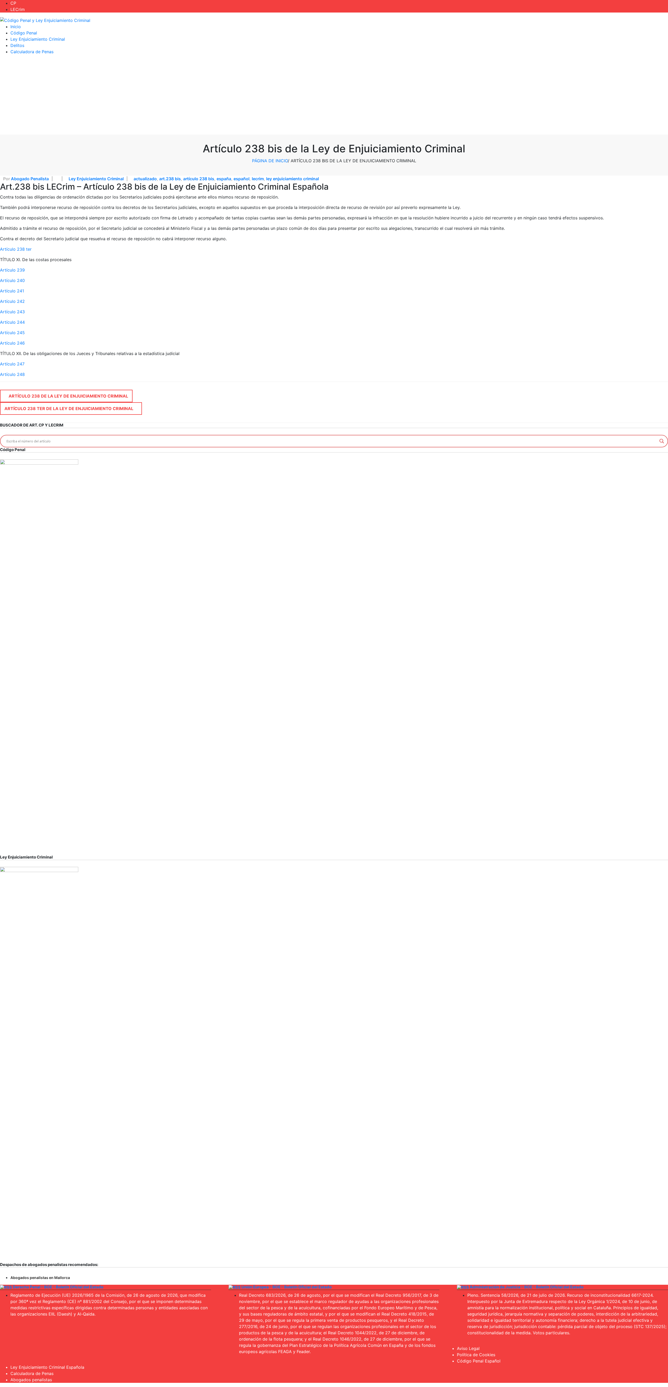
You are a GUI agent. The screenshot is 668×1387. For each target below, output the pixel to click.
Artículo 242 (12, 301)
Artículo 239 (12, 270)
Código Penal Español (478, 1361)
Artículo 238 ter (16, 249)
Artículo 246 (12, 343)
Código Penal (23, 32)
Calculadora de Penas (31, 51)
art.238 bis (170, 178)
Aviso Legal (468, 1348)
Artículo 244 (12, 322)
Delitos (17, 45)
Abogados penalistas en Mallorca (40, 1277)
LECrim (17, 9)
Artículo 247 (12, 364)
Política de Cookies (476, 1354)
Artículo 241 (12, 290)
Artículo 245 (12, 332)
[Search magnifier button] (661, 441)
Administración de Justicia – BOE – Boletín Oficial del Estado (526, 1286)
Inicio (15, 26)
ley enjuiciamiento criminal (292, 178)
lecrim (258, 178)
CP (13, 3)
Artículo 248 (12, 374)
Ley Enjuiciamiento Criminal (37, 39)
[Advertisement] (334, 95)
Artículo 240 (12, 280)
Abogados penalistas (31, 1379)
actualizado (145, 178)
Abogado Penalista (30, 178)
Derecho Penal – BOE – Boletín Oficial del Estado (58, 1286)
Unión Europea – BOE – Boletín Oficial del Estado (286, 1286)
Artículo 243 (12, 311)
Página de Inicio (270, 160)
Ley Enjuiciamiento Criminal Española (47, 1367)
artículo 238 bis (198, 178)
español (241, 178)
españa (224, 178)
